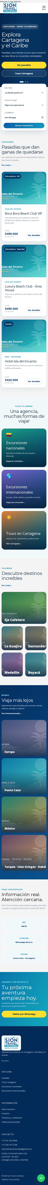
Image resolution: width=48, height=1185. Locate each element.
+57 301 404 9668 (9, 1140)
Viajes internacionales (24, 71)
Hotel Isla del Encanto (21, 361)
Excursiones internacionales (13, 1090)
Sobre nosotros (8, 1109)
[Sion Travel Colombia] (10, 8)
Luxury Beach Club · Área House (23, 288)
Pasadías (5, 1078)
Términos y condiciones (12, 1117)
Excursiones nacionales (12, 1086)
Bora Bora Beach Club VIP (23, 213)
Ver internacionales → (12, 713)
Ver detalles (34, 235)
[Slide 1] (20, 81)
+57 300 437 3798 (9, 1144)
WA (41, 1178)
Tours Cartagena (9, 1082)
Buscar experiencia (24, 125)
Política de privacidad (11, 1122)
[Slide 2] (24, 81)
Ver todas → (7, 585)
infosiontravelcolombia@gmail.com (17, 1149)
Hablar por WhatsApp (24, 1014)
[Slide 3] (27, 81)
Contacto (6, 1113)
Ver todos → (7, 165)
